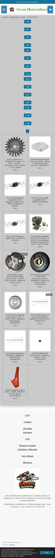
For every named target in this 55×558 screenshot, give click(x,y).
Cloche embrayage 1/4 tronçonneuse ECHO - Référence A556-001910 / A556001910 (40, 318)
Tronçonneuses (32, 17)
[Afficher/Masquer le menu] (4, 9)
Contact (27, 422)
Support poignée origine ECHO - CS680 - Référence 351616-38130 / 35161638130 (15, 393)
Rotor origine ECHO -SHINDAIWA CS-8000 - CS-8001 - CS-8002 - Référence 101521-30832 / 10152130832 (15, 163)
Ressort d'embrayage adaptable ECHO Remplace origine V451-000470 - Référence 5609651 (15, 202)
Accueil (5, 17)
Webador (12, 545)
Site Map (27, 428)
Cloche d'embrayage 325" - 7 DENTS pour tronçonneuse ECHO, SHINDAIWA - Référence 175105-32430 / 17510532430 (40, 279)
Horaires (27, 462)
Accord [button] (46, 552)
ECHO (23, 17)
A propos (27, 432)
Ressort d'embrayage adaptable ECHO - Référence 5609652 (39, 200)
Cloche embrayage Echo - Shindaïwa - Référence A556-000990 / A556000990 (15, 356)
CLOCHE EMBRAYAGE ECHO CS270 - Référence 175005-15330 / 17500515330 (40, 356)
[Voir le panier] (50, 9)
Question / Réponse (27, 449)
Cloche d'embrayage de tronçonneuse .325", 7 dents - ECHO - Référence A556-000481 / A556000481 (15, 319)
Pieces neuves (14, 17)
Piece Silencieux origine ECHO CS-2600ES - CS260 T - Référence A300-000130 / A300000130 (40, 162)
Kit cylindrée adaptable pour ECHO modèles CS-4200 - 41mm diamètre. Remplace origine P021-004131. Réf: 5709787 (40, 240)
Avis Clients (27, 456)
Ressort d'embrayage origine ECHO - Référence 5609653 (15, 238)
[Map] (27, 524)
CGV (27, 439)
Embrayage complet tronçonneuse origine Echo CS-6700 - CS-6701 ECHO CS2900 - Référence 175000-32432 (15, 279)
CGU (27, 415)
